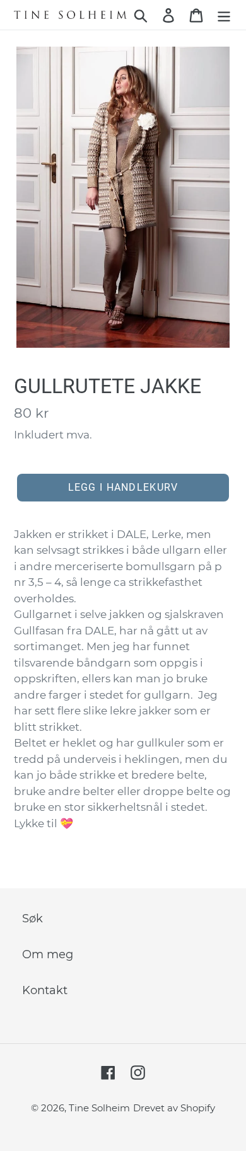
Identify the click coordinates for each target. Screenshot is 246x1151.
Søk (32, 918)
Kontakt (44, 990)
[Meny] (224, 15)
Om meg (47, 954)
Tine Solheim (99, 1108)
